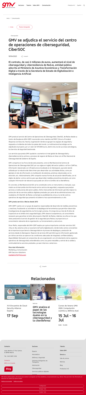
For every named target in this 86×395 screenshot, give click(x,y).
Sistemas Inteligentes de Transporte (39, 361)
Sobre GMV (36, 5)
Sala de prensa (64, 358)
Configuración (42, 385)
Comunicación (46, 5)
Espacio (34, 351)
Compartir (26, 56)
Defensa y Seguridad (38, 357)
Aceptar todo (42, 392)
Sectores (21, 5)
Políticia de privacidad (6, 381)
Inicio (8, 18)
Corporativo (61, 297)
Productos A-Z (71, 5)
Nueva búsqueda (24, 27)
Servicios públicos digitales (40, 371)
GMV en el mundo (9, 363)
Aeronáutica (35, 354)
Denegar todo (42, 389)
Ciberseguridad (14, 35)
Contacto (7, 360)
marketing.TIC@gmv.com (17, 255)
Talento (28, 5)
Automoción (35, 365)
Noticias (62, 362)
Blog (8, 369)
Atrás (11, 27)
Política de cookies (18, 381)
